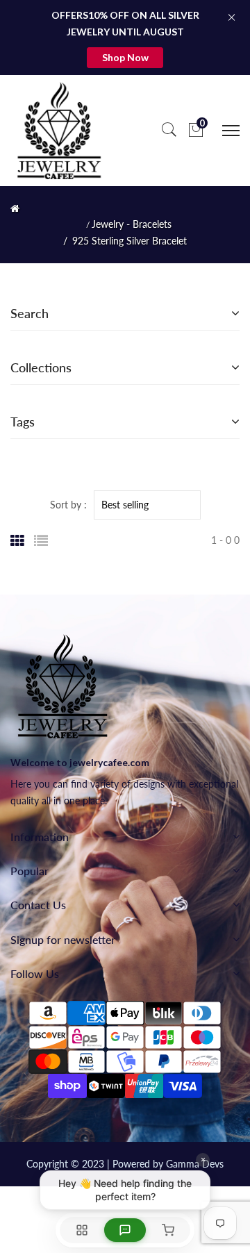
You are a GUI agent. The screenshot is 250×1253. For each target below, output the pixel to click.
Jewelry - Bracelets (132, 224)
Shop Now (125, 57)
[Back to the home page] (14, 208)
